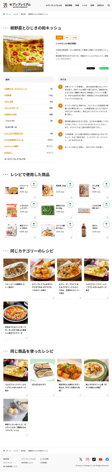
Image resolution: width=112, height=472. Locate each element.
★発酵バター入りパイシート (15, 88)
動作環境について (27, 463)
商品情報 (68, 5)
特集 (77, 5)
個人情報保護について (10, 466)
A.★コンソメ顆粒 (11, 146)
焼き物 (23, 14)
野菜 (67, 38)
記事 (92, 5)
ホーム (8, 14)
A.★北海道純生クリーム (14, 139)
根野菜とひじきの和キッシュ (38, 14)
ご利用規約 (43, 463)
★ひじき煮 (8, 101)
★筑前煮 (7, 95)
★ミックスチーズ (11, 108)
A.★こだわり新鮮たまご (14, 133)
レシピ (84, 5)
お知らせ (100, 5)
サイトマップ (7, 463)
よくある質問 (44, 459)
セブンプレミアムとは (54, 5)
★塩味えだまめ (10, 114)
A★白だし (8, 152)
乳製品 (75, 38)
